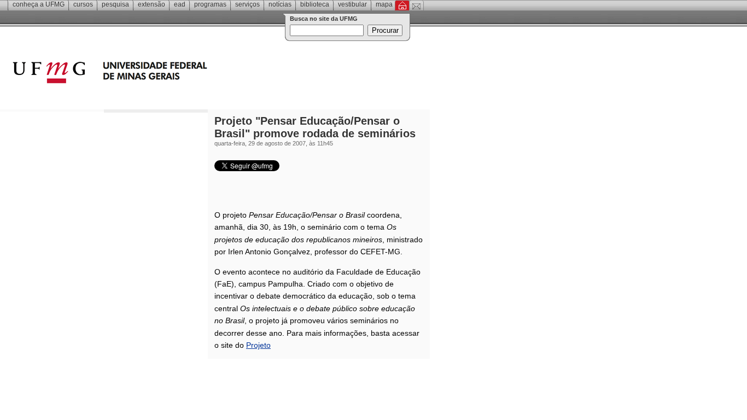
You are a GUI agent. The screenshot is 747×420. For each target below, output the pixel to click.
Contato (416, 5)
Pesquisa (115, 4)
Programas (210, 4)
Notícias (280, 4)
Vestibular (352, 4)
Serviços (247, 4)
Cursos (83, 4)
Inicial (402, 5)
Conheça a (39, 4)
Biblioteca (314, 4)
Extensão (151, 4)
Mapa (384, 4)
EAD (179, 4)
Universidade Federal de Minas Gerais (172, 74)
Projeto (258, 345)
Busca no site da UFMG (324, 18)
